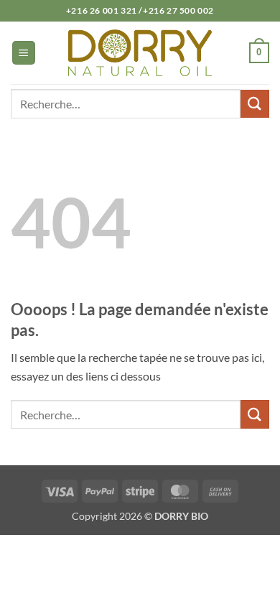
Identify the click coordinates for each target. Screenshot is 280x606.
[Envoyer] (255, 104)
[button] (23, 53)
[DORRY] (140, 52)
